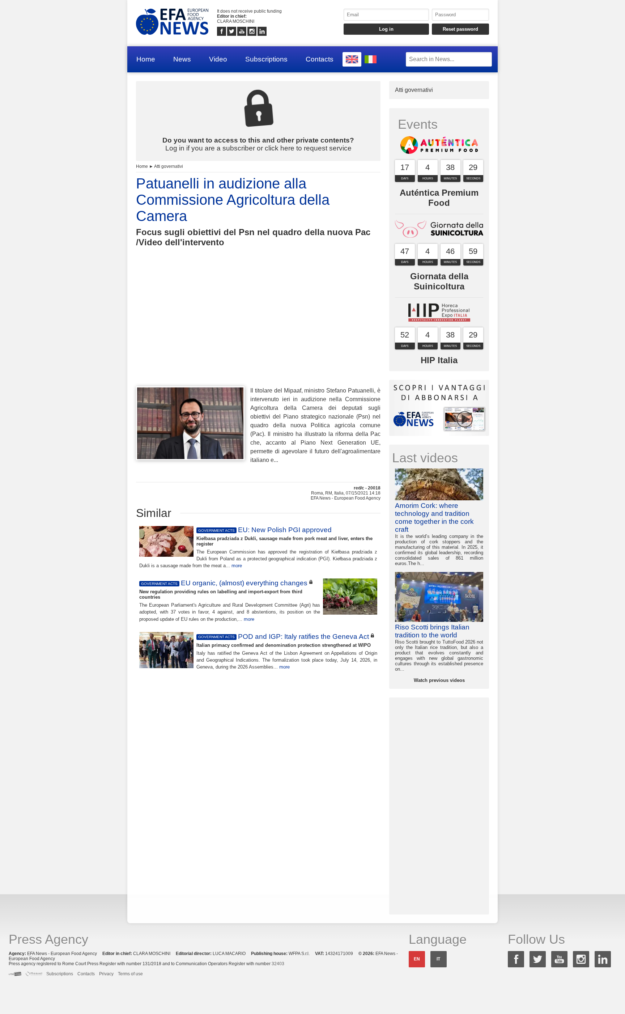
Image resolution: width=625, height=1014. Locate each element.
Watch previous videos (439, 680)
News (182, 59)
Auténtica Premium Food (439, 198)
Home (145, 59)
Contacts (319, 59)
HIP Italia (439, 360)
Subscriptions (266, 59)
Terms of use (130, 973)
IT (438, 959)
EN (417, 959)
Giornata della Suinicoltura (439, 281)
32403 (278, 963)
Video (218, 59)
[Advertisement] (258, 330)
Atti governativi (168, 166)
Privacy (106, 973)
